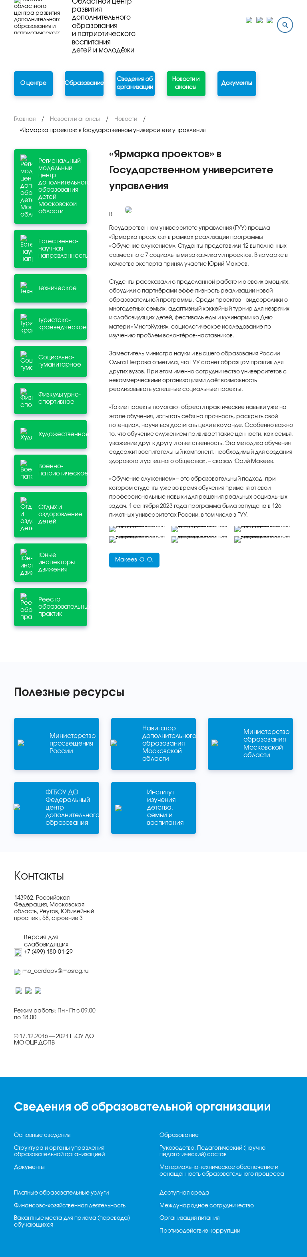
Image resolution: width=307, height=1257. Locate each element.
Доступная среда (184, 1193)
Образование (179, 1135)
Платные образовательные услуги (61, 1193)
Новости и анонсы (185, 83)
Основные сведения (42, 1135)
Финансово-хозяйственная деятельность (70, 1206)
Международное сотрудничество (206, 1206)
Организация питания (189, 1218)
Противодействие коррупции (199, 1231)
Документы (236, 83)
